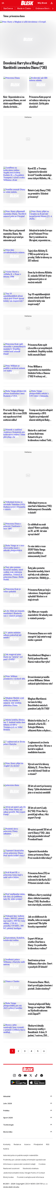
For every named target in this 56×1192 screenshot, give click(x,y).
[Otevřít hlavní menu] (3, 3)
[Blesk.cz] (27, 3)
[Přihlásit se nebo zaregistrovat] (51, 3)
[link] (14, 1076)
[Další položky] (53, 8)
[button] (19, 1083)
